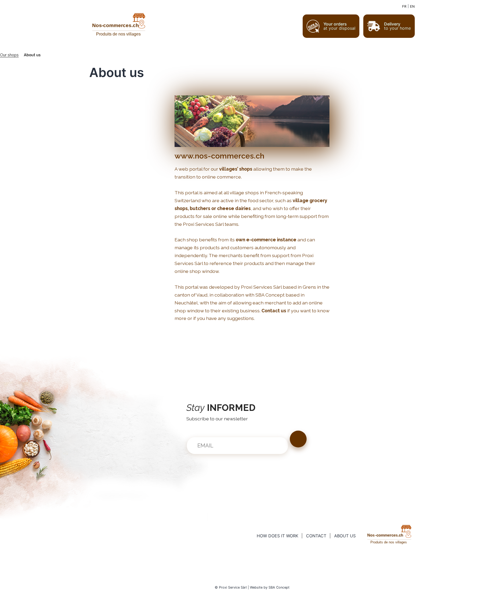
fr (404, 6)
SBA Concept (279, 587)
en (412, 6)
